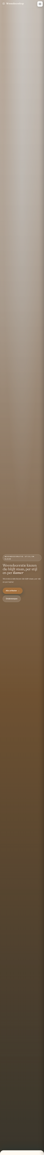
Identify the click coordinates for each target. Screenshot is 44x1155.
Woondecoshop (15, 3)
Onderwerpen (11, 599)
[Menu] (40, 4)
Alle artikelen (13, 590)
